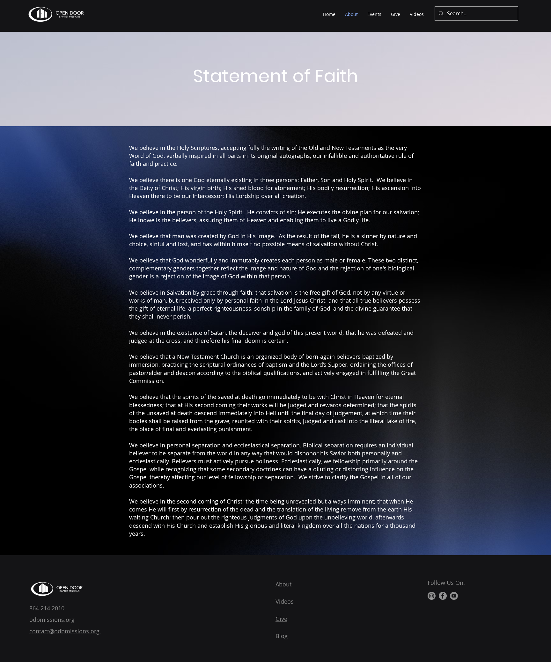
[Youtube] (454, 596)
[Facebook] (443, 596)
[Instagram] (432, 596)
